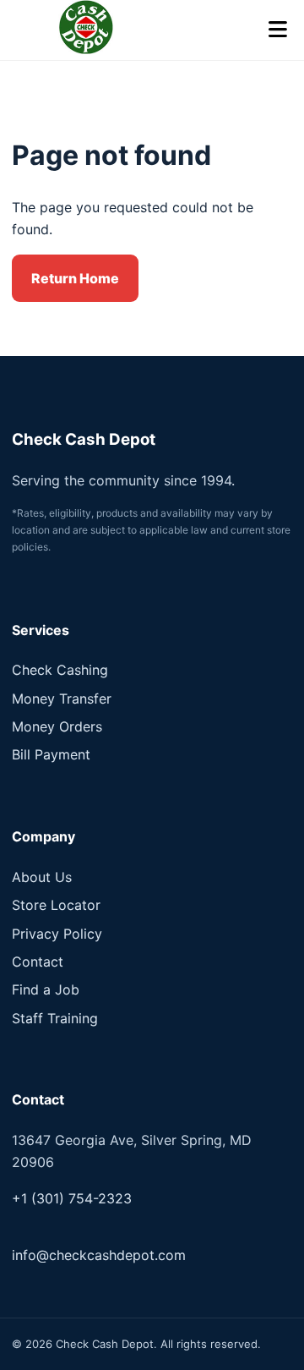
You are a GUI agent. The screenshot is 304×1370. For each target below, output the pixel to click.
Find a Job (45, 989)
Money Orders (57, 726)
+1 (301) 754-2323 (72, 1198)
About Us (42, 877)
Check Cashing (60, 669)
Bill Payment (51, 754)
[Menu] (277, 30)
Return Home (75, 278)
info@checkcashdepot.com (99, 1255)
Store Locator (56, 904)
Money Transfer (61, 698)
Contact (37, 961)
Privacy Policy (57, 933)
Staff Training (55, 1018)
